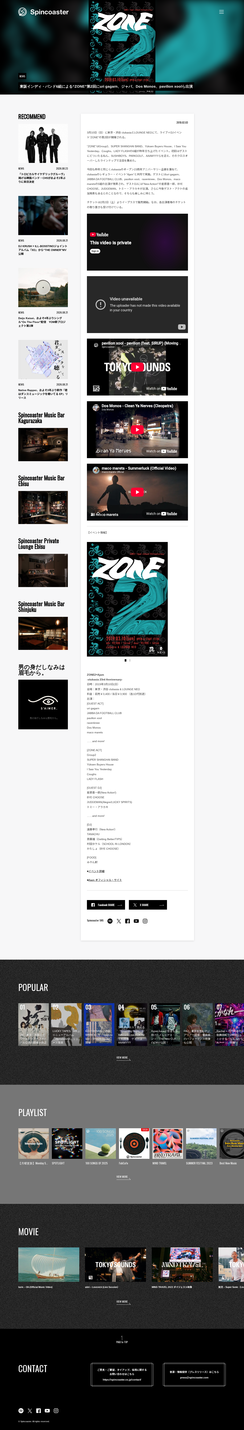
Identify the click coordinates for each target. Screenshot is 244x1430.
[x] (119, 923)
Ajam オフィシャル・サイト (105, 880)
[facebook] (127, 923)
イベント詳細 (96, 871)
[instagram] (145, 923)
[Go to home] (43, 11)
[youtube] (136, 923)
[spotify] (110, 923)
